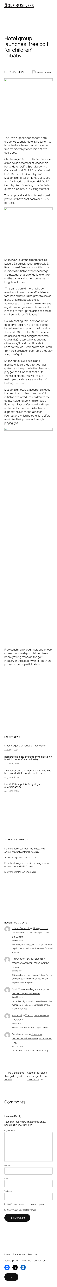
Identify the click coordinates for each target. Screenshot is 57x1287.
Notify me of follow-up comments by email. (26, 1204)
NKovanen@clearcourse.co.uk (20, 872)
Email (7, 1178)
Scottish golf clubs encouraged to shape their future (38, 1076)
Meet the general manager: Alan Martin (25, 745)
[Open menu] (51, 5)
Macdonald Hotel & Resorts (29, 141)
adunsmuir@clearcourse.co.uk (20, 857)
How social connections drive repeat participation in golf (32, 1038)
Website (8, 1191)
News (21, 72)
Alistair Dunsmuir (45, 72)
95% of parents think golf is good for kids (14, 1076)
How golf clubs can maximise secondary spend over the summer (30, 932)
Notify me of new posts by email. (21, 1209)
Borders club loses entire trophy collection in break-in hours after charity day (28, 758)
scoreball (17, 1015)
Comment (9, 1130)
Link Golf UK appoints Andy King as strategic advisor (23, 785)
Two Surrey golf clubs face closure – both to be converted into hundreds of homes (27, 771)
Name (7, 1165)
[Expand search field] (11, 1277)
